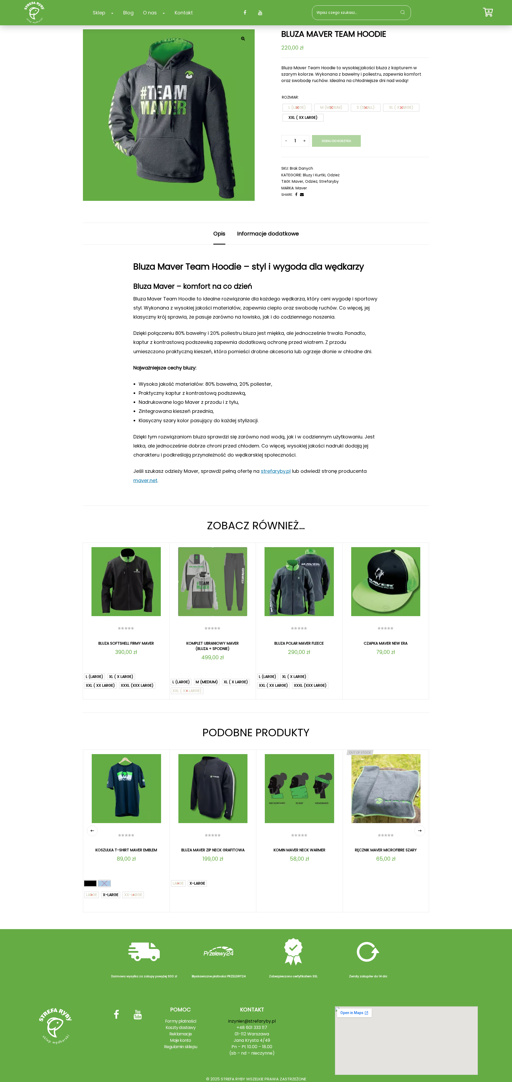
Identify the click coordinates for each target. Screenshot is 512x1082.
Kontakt (184, 12)
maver (297, 181)
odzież (311, 181)
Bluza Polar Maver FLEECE (299, 643)
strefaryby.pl (276, 471)
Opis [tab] (219, 233)
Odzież (333, 175)
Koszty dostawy (180, 1027)
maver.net (145, 480)
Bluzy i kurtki (314, 175)
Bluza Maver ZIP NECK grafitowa (213, 850)
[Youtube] (260, 12)
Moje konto (180, 1040)
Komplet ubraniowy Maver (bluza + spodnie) (212, 646)
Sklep (99, 12)
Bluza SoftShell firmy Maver (126, 643)
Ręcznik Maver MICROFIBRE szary (386, 850)
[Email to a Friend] (302, 194)
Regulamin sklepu (180, 1047)
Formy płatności (180, 1021)
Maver (301, 188)
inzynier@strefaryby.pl (252, 1021)
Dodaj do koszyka (336, 141)
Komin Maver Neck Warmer (299, 850)
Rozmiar (290, 97)
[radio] (297, 108)
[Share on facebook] (296, 194)
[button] (243, 38)
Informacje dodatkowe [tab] (268, 233)
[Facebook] (245, 12)
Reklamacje (180, 1034)
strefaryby (329, 181)
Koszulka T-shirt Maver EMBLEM (126, 850)
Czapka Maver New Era (385, 643)
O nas (150, 12)
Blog (128, 12)
